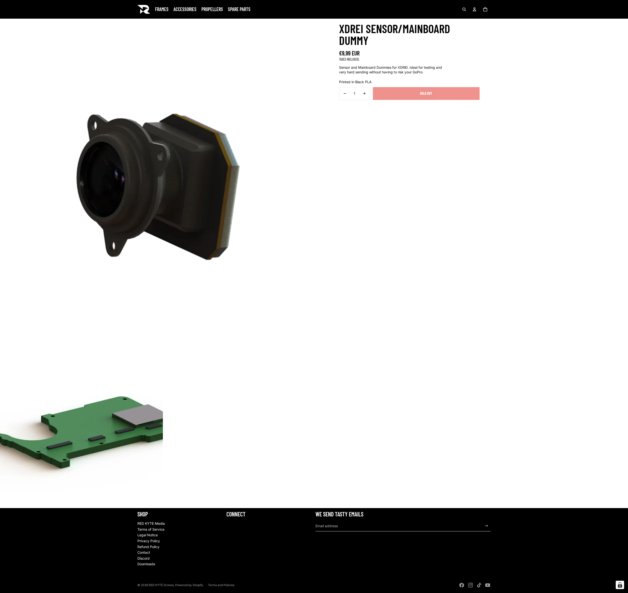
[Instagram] (470, 585)
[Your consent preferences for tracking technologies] (620, 585)
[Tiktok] (479, 585)
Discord (143, 558)
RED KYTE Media (151, 523)
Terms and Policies (221, 585)
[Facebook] (462, 585)
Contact (143, 552)
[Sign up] (486, 526)
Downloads (146, 564)
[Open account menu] (474, 9)
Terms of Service (150, 529)
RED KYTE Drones (161, 585)
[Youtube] (488, 585)
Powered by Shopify (189, 585)
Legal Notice (147, 535)
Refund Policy (148, 547)
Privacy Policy (148, 541)
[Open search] (464, 9)
